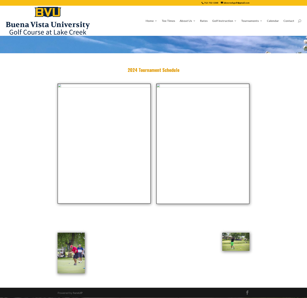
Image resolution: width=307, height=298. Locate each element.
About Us (186, 21)
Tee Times (168, 21)
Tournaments (250, 21)
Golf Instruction (222, 21)
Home (150, 21)
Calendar (273, 21)
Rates (204, 21)
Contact (288, 21)
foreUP (78, 292)
